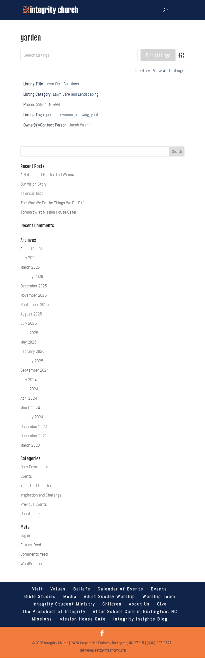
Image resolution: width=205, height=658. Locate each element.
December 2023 (33, 426)
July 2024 (28, 379)
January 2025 (31, 361)
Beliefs (81, 589)
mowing (82, 114)
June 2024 (29, 389)
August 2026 (31, 248)
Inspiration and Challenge (41, 495)
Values (58, 589)
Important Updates (36, 485)
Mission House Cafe (83, 619)
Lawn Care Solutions (62, 84)
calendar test (31, 193)
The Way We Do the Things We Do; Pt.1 (52, 203)
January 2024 (31, 417)
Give (162, 604)
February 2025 (32, 351)
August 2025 (31, 314)
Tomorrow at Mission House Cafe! (48, 212)
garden (52, 114)
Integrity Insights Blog (140, 619)
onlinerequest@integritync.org (103, 650)
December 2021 (33, 435)
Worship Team (159, 596)
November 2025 (33, 295)
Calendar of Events (121, 589)
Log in (25, 535)
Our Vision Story (33, 184)
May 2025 (28, 342)
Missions (42, 619)
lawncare (67, 114)
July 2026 (28, 257)
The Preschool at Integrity (54, 611)
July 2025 (28, 323)
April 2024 (28, 398)
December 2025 (33, 286)
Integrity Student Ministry (63, 604)
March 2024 (30, 407)
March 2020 (30, 445)
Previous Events (33, 504)
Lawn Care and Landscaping (75, 94)
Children (112, 604)
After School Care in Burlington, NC (135, 611)
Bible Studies (40, 596)
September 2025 (34, 304)
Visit (37, 589)
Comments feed (34, 554)
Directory (142, 70)
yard (94, 114)
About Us (139, 604)
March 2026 (30, 267)
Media (70, 596)
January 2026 (31, 276)
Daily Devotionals (34, 466)
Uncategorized (32, 513)
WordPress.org (32, 563)
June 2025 (29, 333)
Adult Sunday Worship (109, 596)
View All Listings (168, 70)
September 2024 (34, 370)
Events (26, 476)
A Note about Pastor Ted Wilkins (47, 174)
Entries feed (30, 545)
